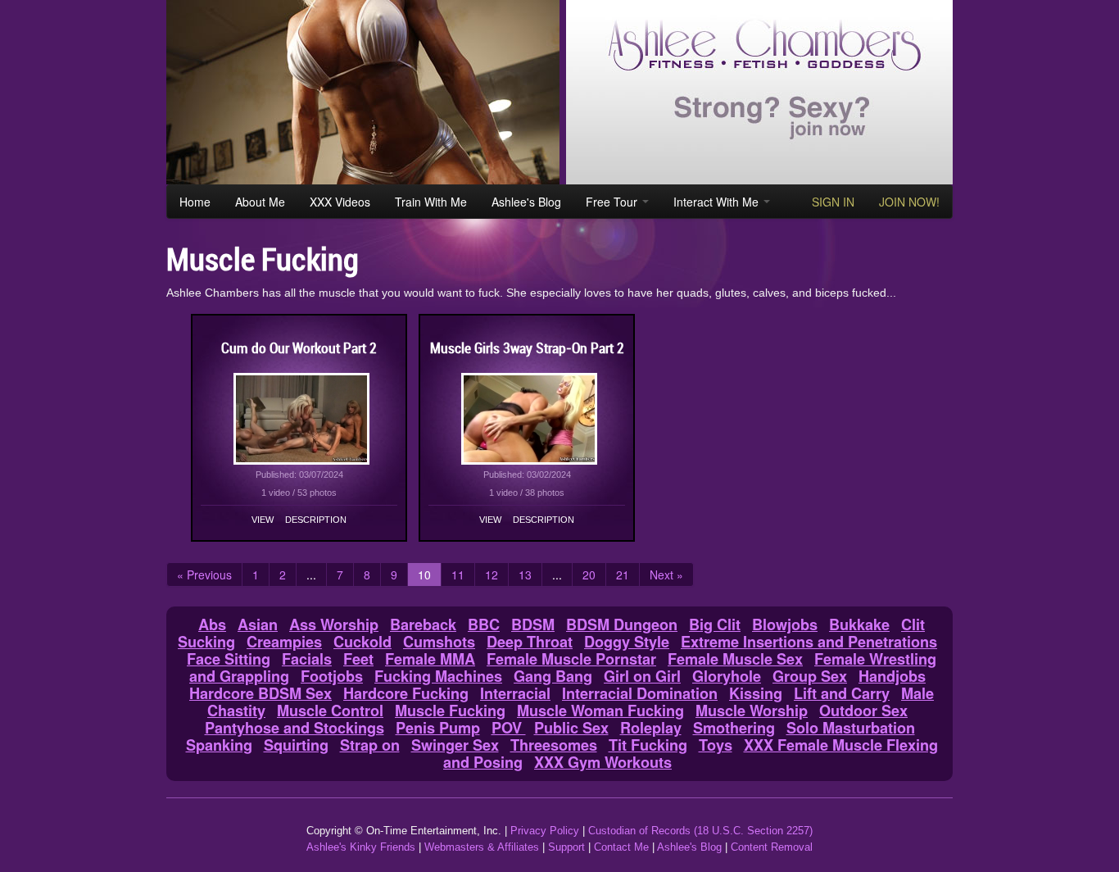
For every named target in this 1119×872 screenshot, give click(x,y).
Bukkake (859, 624)
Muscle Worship (751, 710)
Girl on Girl (642, 676)
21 (622, 574)
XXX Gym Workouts (603, 762)
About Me (260, 201)
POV (509, 727)
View (262, 520)
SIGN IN (833, 201)
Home (195, 201)
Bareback (423, 624)
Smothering (734, 727)
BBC (484, 624)
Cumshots (439, 641)
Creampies (284, 641)
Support (566, 847)
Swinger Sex (455, 745)
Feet (358, 659)
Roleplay (651, 727)
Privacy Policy (544, 830)
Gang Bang (553, 676)
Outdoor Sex (863, 710)
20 (589, 574)
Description (316, 520)
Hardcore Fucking (406, 693)
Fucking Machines (438, 676)
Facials (307, 659)
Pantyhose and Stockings (294, 727)
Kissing (755, 693)
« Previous (204, 574)
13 (525, 574)
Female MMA (430, 659)
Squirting (296, 745)
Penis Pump (438, 727)
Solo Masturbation (850, 727)
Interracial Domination (640, 693)
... (311, 574)
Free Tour (613, 201)
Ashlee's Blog (526, 201)
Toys (715, 745)
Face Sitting (228, 659)
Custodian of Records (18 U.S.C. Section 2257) (700, 830)
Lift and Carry (842, 693)
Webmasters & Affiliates (481, 847)
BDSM (533, 624)
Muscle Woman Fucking (600, 710)
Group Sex (809, 676)
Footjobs (332, 676)
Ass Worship (333, 624)
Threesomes (553, 745)
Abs (212, 624)
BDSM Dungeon (621, 624)
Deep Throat (530, 641)
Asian (258, 624)
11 (457, 574)
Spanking (219, 745)
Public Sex (571, 727)
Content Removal (772, 847)
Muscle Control (330, 710)
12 (491, 574)
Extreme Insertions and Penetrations (809, 641)
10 (424, 574)
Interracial (515, 693)
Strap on (370, 745)
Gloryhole (726, 676)
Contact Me (621, 847)
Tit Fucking (648, 745)
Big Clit (715, 624)
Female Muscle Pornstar (571, 659)
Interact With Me (717, 201)
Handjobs (892, 676)
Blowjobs (785, 624)
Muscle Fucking (450, 710)
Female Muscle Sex (735, 659)
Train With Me (431, 201)
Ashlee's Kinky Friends (360, 847)
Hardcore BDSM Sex (260, 693)
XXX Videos (340, 201)
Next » (666, 574)
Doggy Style (626, 641)
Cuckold (362, 641)
